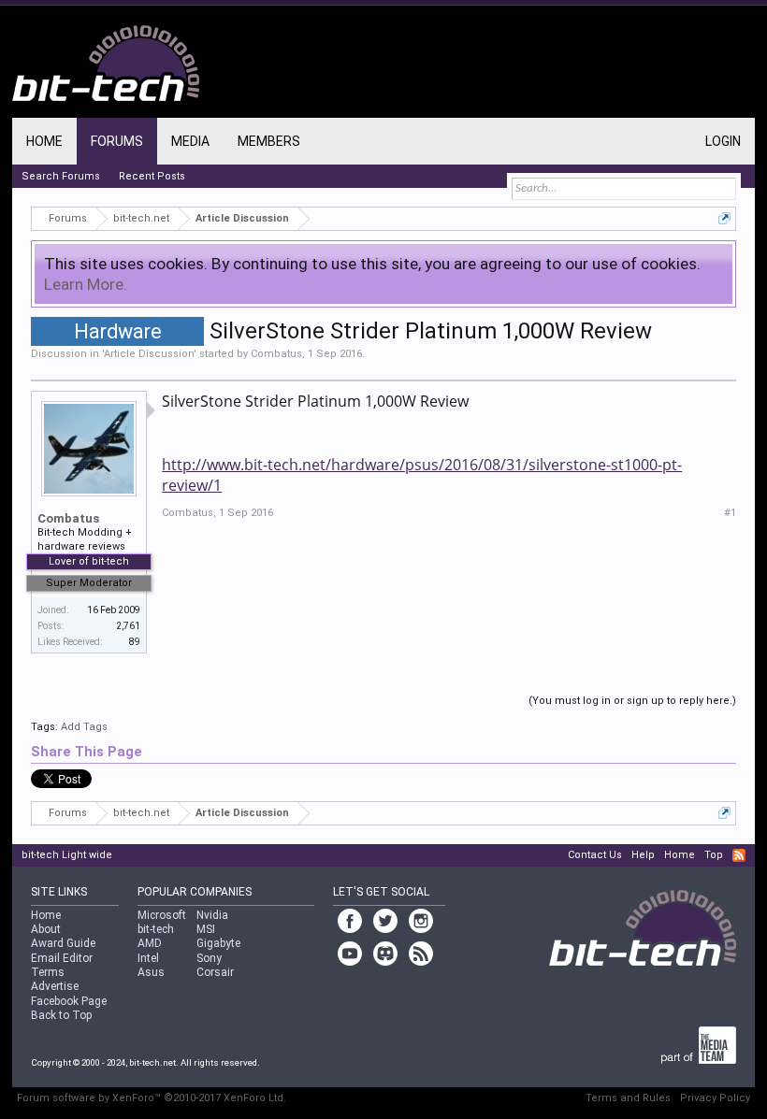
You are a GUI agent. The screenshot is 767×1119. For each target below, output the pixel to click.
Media (190, 141)
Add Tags (84, 727)
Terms (48, 972)
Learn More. (85, 284)
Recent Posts (152, 176)
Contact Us (595, 855)
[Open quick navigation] (724, 218)
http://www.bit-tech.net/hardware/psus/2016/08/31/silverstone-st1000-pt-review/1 (422, 474)
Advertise (55, 986)
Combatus (276, 354)
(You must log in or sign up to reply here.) (632, 701)
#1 (730, 513)
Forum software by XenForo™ (151, 1098)
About (46, 929)
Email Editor (62, 958)
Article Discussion (149, 354)
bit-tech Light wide (67, 855)
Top (713, 855)
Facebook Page (69, 1001)
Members (269, 141)
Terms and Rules (628, 1098)
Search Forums (61, 176)
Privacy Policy (715, 1098)
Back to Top (61, 1015)
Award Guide (63, 943)
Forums (117, 141)
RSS (738, 855)
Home (44, 141)
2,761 (128, 626)
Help (643, 855)
